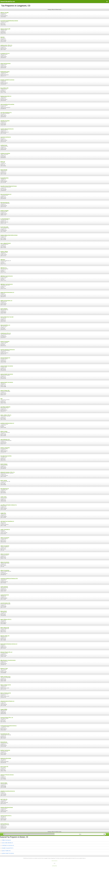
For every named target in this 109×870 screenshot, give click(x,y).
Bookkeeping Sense (5, 71)
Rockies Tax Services (5, 750)
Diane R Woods (4, 169)
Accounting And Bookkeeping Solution (9, 20)
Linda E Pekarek (4, 586)
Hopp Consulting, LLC (5, 325)
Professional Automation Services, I (9, 725)
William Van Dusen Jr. (6, 840)
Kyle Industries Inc (5, 488)
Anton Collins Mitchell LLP (7, 842)
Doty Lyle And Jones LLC (6, 194)
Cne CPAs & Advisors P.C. (6, 112)
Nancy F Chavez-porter (6, 684)
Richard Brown (4, 742)
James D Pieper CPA (5, 390)
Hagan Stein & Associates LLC (7, 292)
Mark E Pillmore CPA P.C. (6, 619)
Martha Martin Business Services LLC (9, 643)
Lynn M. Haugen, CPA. (5, 603)
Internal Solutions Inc (5, 357)
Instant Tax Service (5, 341)
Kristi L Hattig (4, 480)
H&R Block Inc (4, 267)
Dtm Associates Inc (5, 202)
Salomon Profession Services (7, 774)
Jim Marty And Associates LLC (7, 423)
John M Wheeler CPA (5, 439)
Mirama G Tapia (4, 668)
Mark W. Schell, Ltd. (5, 635)
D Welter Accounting (5, 153)
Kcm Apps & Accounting (6, 455)
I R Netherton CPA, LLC (6, 333)
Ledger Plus (3, 513)
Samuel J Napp (4, 782)
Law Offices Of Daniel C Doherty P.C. (9, 504)
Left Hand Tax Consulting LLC (7, 521)
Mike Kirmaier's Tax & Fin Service (8, 660)
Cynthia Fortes (4, 145)
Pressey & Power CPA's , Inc (7, 717)
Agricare (2, 37)
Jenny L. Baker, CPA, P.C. (6, 415)
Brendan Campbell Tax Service (7, 79)
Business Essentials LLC (6, 96)
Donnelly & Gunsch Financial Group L (9, 186)
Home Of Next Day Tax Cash (7, 316)
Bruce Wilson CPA (4, 88)
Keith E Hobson (4, 464)
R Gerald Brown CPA (5, 733)
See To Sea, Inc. (4, 799)
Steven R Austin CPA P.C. (6, 815)
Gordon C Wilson (4, 251)
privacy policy (54, 865)
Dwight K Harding (4, 210)
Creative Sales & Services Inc (7, 128)
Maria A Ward (4, 611)
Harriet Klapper (4, 308)
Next (80, 834)
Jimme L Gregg (4, 431)
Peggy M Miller (4, 709)
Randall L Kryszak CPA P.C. (7, 848)
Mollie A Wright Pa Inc (5, 676)
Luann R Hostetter (5, 594)
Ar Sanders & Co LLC (5, 53)
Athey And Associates (6, 63)
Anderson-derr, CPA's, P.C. (6, 45)
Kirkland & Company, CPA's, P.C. (8, 472)
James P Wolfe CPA (6, 850)
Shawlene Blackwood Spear (7, 807)
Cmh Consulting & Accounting (7, 104)
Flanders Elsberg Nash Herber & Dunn (9, 235)
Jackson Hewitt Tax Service (7, 366)
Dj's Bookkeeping (4, 177)
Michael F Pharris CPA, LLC (6, 652)
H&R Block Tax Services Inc (7, 276)
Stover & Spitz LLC (5, 823)
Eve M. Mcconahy (4, 227)
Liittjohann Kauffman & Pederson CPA (9, 578)
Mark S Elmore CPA (5, 627)
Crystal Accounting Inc (6, 137)
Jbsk (1, 398)
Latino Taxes (3, 496)
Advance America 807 (5, 28)
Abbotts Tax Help (4, 12)
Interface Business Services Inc (8, 349)
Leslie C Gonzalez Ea (5, 529)
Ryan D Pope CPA (4, 766)
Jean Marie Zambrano (5, 406)
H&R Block (3, 259)
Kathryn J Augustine (5, 447)
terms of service (54, 860)
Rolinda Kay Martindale (6, 758)
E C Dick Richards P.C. (5, 218)
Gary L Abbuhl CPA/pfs (6, 243)
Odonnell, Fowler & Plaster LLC (7, 701)
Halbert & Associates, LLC (6, 300)
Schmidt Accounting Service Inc (8, 791)
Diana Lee (3, 161)
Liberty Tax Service (5, 537)
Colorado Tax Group (5, 120)
